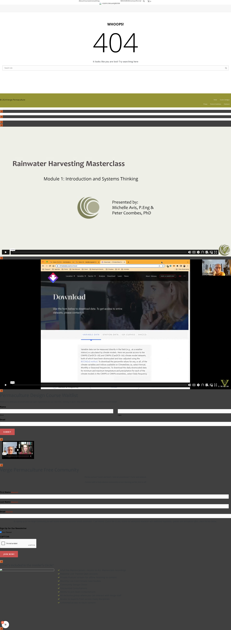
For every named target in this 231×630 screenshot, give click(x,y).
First (2, 415)
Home (215, 100)
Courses (87, 0)
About (81, 0)
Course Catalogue (225, 100)
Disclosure (227, 104)
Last (119, 415)
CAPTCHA (4, 536)
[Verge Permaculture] (110, 2)
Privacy (205, 104)
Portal (138, 0)
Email (2, 419)
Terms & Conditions (215, 104)
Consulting (94, 0)
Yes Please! (7, 532)
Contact (133, 0)
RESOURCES (125, 0)
